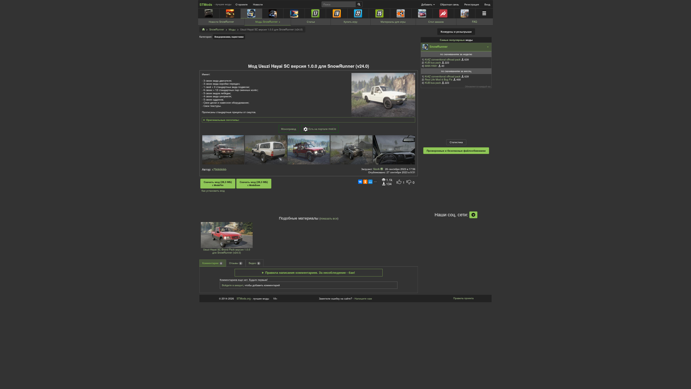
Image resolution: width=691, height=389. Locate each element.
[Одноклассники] (365, 182)
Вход (487, 4)
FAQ (474, 21)
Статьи (311, 21)
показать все (328, 218)
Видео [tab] (254, 263)
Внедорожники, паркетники (228, 36)
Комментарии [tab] (212, 263)
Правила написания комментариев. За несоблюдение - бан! (310, 272)
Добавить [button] (427, 4)
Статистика (456, 142)
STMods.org (244, 298)
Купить (350, 21)
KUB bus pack (433, 62)
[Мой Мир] (370, 182)
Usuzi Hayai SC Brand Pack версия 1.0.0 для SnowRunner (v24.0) (226, 251)
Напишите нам (363, 298)
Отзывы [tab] (235, 263)
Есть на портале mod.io (322, 129)
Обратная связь (449, 4)
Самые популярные (452, 40)
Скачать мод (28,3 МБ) (218, 183)
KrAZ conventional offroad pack (442, 59)
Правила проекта (463, 298)
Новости (258, 4)
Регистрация (471, 4)
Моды (232, 29)
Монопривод (288, 129)
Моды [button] (266, 21)
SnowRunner (216, 29)
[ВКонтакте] (360, 182)
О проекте (242, 4)
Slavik (376, 169)
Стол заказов (436, 21)
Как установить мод (213, 190)
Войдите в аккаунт (232, 285)
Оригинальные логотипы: (222, 120)
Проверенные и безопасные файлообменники (456, 150)
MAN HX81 (431, 66)
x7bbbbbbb (219, 169)
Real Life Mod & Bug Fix (438, 79)
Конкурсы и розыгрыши (456, 31)
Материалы (393, 21)
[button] (456, 47)
